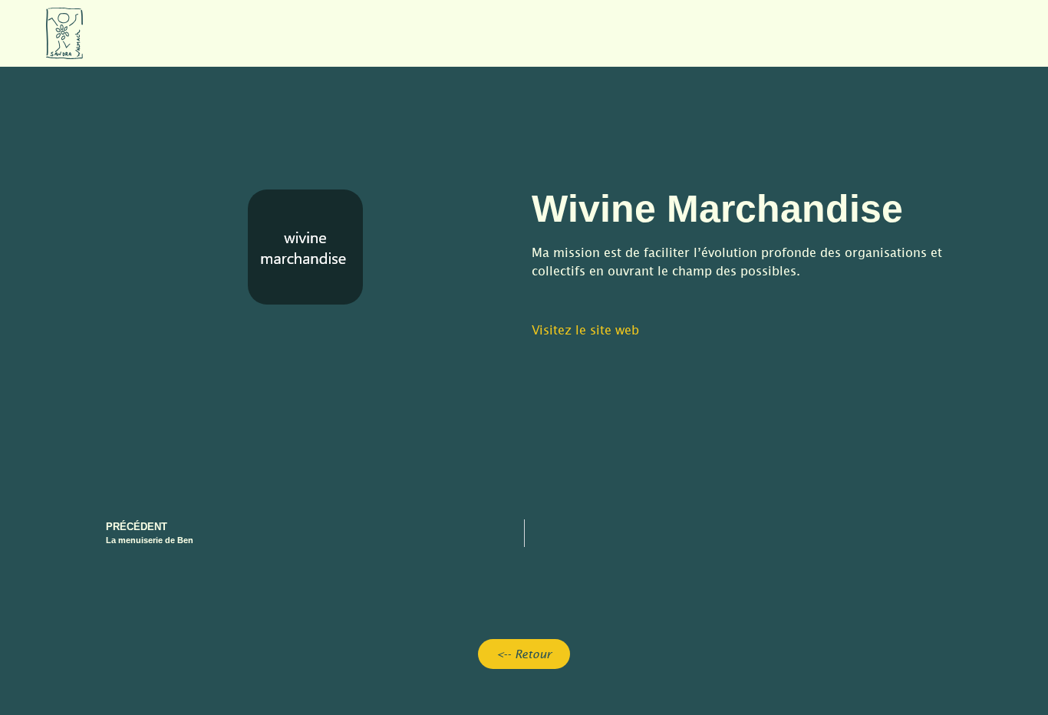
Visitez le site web (585, 330)
